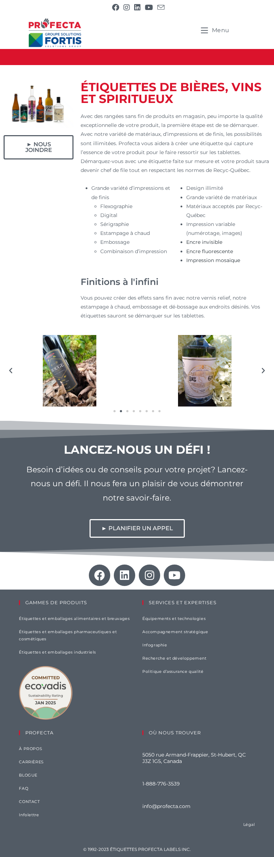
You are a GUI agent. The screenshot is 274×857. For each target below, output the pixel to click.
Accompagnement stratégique (175, 631)
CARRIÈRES (31, 761)
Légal (249, 824)
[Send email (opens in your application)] (159, 7)
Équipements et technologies (174, 618)
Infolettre (29, 814)
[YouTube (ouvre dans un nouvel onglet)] (149, 7)
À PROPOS (30, 748)
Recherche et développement (174, 658)
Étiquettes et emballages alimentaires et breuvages (74, 618)
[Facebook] (99, 575)
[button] (10, 370)
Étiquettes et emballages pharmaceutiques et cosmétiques (68, 635)
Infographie (154, 644)
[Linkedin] (124, 575)
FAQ (23, 788)
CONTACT (29, 801)
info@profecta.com (166, 806)
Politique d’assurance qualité (172, 671)
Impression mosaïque (213, 260)
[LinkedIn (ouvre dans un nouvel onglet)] (137, 7)
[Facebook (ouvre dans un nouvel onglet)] (115, 7)
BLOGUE (28, 775)
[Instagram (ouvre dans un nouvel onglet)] (126, 7)
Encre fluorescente (209, 251)
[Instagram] (149, 575)
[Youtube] (174, 575)
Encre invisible (204, 242)
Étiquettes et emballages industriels (57, 652)
